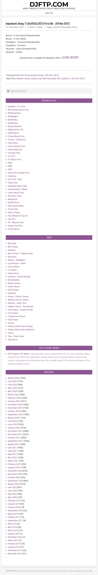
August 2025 (13, 418)
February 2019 (14, 500)
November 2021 (15, 434)
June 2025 (12, 424)
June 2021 (12, 451)
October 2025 (14, 411)
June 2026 (12, 384)
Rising (74, 27)
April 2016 (12, 527)
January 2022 (14, 428)
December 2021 (15, 431)
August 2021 (13, 444)
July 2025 (12, 421)
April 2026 (12, 391)
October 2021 (14, 437)
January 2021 (14, 467)
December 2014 (15, 550)
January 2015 (14, 547)
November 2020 (15, 474)
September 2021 (15, 441)
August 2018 (13, 514)
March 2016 (13, 530)
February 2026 (14, 398)
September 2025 (15, 414)
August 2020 (13, 484)
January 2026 (14, 401)
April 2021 (12, 457)
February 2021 (14, 464)
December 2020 (15, 471)
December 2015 (15, 537)
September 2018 (15, 510)
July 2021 (12, 447)
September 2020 (15, 481)
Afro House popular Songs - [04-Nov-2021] (39, 75)
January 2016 (14, 534)
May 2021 (12, 454)
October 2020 (14, 477)
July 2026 (12, 381)
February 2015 (14, 544)
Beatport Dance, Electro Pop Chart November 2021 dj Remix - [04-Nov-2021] (50, 78)
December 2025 (15, 404)
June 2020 (12, 490)
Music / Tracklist (36, 27)
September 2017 (15, 520)
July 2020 (12, 487)
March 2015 (13, 540)
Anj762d (57, 27)
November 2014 (15, 553)
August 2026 (13, 378)
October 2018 (14, 507)
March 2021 (13, 461)
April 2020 (12, 497)
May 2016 (12, 524)
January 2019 (14, 504)
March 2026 (13, 394)
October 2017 (14, 517)
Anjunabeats (66, 27)
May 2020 (12, 494)
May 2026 (12, 388)
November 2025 (15, 408)
